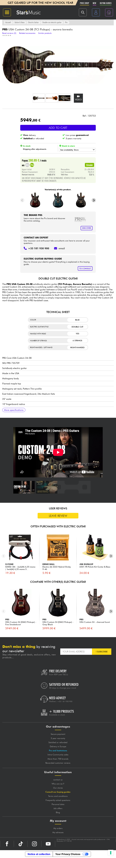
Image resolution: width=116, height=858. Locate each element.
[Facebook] (7, 844)
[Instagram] (34, 844)
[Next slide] (94, 200)
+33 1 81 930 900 (64, 701)
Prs (66, 22)
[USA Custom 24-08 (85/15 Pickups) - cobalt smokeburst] (58, 200)
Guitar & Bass (19, 22)
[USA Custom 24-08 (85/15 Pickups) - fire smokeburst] (35, 200)
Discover (86, 228)
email (62, 248)
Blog (58, 812)
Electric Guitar (33, 22)
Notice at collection (39, 854)
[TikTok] (20, 844)
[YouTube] (48, 844)
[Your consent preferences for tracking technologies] (111, 853)
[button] (39, 98)
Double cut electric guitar (51, 22)
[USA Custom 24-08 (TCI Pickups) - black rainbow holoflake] (81, 200)
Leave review (58, 516)
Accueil (8, 22)
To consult (85, 268)
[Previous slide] (22, 200)
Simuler (89, 164)
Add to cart (58, 128)
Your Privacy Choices (67, 854)
